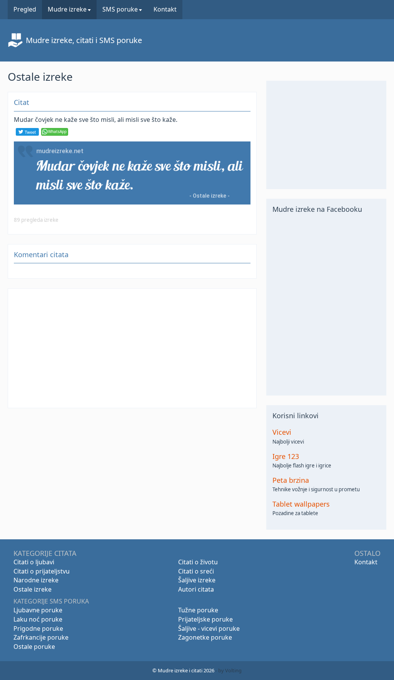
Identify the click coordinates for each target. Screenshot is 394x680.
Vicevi (281, 432)
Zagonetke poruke (205, 637)
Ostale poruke (34, 646)
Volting (233, 670)
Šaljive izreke (196, 580)
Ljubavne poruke (37, 610)
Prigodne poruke (38, 628)
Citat (21, 102)
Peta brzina (290, 480)
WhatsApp (57, 131)
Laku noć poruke (37, 619)
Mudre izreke (67, 9)
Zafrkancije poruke (40, 637)
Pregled (24, 9)
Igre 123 (285, 456)
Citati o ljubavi (33, 562)
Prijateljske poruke (205, 619)
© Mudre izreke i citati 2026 (183, 670)
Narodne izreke (35, 580)
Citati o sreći (196, 571)
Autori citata (196, 589)
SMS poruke (120, 9)
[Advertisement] (132, 348)
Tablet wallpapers (301, 504)
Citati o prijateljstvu (41, 571)
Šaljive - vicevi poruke (209, 628)
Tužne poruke (198, 610)
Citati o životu (198, 562)
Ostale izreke (32, 589)
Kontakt (165, 9)
